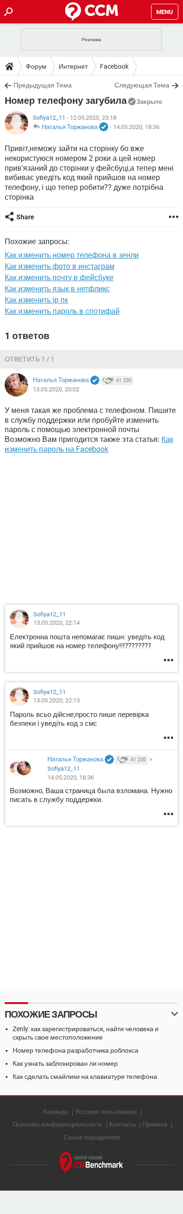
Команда (55, 1111)
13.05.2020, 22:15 (56, 700)
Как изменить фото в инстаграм (59, 266)
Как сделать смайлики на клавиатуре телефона (85, 1076)
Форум (36, 66)
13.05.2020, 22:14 (56, 622)
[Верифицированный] (103, 127)
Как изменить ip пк (36, 300)
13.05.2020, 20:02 (56, 389)
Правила (155, 1124)
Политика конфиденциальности (57, 1124)
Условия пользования (106, 1111)
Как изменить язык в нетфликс (57, 288)
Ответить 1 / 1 (29, 359)
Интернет (73, 66)
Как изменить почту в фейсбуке (59, 277)
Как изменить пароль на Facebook (89, 444)
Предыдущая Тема (43, 85)
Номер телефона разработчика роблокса (75, 1050)
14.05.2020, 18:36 (136, 126)
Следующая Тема (141, 85)
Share (25, 217)
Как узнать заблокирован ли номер (65, 1063)
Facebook (114, 66)
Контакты (122, 1124)
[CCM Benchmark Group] (92, 1163)
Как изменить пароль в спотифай (62, 311)
